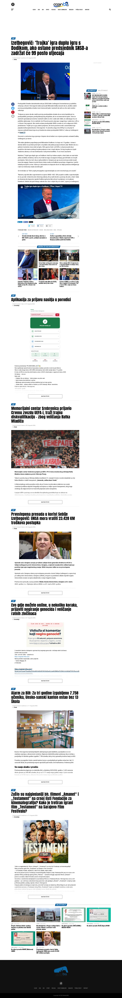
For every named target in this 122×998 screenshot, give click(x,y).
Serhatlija (16, 305)
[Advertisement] (61, 25)
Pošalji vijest (79, 9)
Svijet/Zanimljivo (62, 9)
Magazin (71, 9)
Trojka (60, 230)
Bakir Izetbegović (33, 230)
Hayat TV (22, 132)
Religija (54, 9)
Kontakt (87, 9)
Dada (15, 427)
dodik (41, 230)
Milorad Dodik (49, 230)
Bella (15, 59)
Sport (47, 9)
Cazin (34, 9)
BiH (43, 9)
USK (39, 9)
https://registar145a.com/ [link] (22, 656)
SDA (55, 230)
